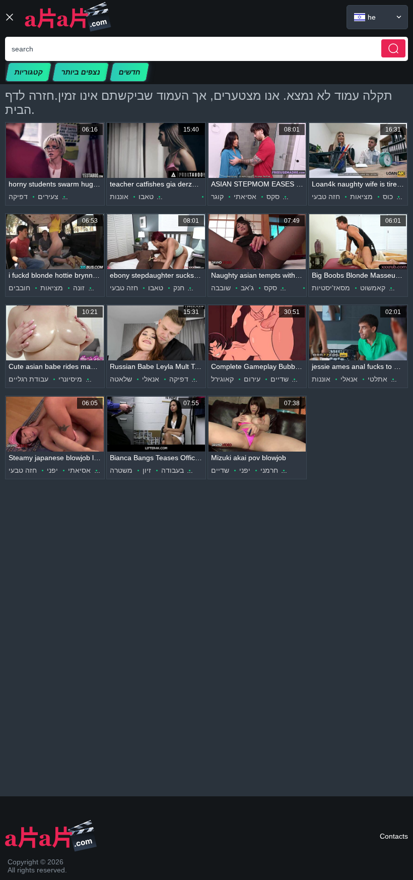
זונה (79, 287)
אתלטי (377, 379)
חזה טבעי (326, 196)
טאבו (146, 196)
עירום (252, 379)
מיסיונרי (70, 379)
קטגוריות (28, 72)
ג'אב (247, 287)
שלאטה (121, 379)
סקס (273, 196)
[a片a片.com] (68, 17)
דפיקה (18, 196)
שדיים (279, 379)
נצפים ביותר (80, 72)
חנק (178, 287)
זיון (147, 470)
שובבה (221, 287)
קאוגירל (222, 379)
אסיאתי (245, 196)
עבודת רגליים (28, 379)
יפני (52, 470)
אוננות (119, 196)
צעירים (48, 196)
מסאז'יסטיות (331, 287)
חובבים (19, 287)
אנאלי (150, 379)
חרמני (269, 470)
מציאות (361, 196)
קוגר (217, 196)
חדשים (129, 72)
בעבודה (172, 470)
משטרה (121, 470)
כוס (388, 196)
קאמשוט (372, 287)
